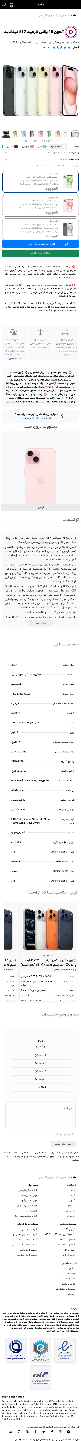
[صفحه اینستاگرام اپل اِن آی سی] (60, 1432)
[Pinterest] (19, 1432)
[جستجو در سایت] (4, 4)
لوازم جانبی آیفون (27, 1190)
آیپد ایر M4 (69, 1250)
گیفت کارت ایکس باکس (24, 1244)
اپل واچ (71, 1205)
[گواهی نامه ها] (65, 1350)
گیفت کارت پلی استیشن (24, 1234)
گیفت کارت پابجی (28, 1250)
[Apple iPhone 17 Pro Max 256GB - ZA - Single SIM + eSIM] (47, 929)
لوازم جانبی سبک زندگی (25, 1216)
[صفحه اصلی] (41, 4)
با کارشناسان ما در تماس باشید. (36, 418)
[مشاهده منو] (76, 4)
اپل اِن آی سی (75, 16)
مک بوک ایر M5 (67, 1239)
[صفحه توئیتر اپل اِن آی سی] (43, 1432)
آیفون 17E (69, 1229)
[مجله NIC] (40, 1378)
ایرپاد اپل (70, 1216)
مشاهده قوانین (15, 358)
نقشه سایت (69, 1278)
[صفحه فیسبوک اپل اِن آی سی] (52, 1432)
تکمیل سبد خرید (40, 253)
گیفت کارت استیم (28, 1239)
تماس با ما (69, 1268)
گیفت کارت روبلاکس (26, 1255)
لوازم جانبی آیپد (28, 1200)
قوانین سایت (68, 1283)
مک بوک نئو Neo (66, 1244)
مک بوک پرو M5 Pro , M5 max (60, 1234)
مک (73, 1190)
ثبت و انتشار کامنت (63, 1144)
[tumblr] (35, 1432)
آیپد (73, 1195)
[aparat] (10, 1432)
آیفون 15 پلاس (46, 15)
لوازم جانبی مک (29, 1195)
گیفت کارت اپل (29, 1229)
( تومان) (41, 244)
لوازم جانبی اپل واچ (27, 1205)
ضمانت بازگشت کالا (65, 1289)
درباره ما (71, 1273)
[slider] (61, 48)
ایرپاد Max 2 (69, 1255)
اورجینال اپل (31, 1210)
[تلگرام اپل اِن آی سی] (68, 1432)
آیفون (63, 15)
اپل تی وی (70, 1210)
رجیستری (70, 1294)
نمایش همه (40, 623)
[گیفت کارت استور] (16, 1350)
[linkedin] (27, 1432)
